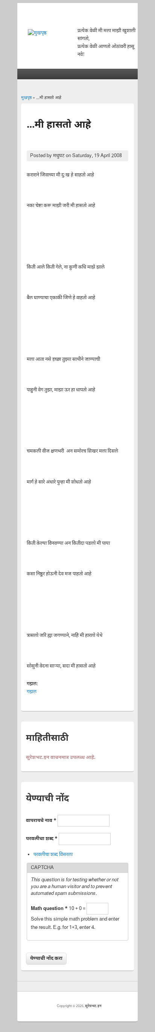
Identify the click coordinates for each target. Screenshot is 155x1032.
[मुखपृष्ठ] (37, 33)
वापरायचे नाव (41, 820)
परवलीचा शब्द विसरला (53, 854)
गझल (31, 692)
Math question (49, 908)
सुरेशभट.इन (93, 1006)
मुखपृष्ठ (26, 97)
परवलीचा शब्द (42, 839)
